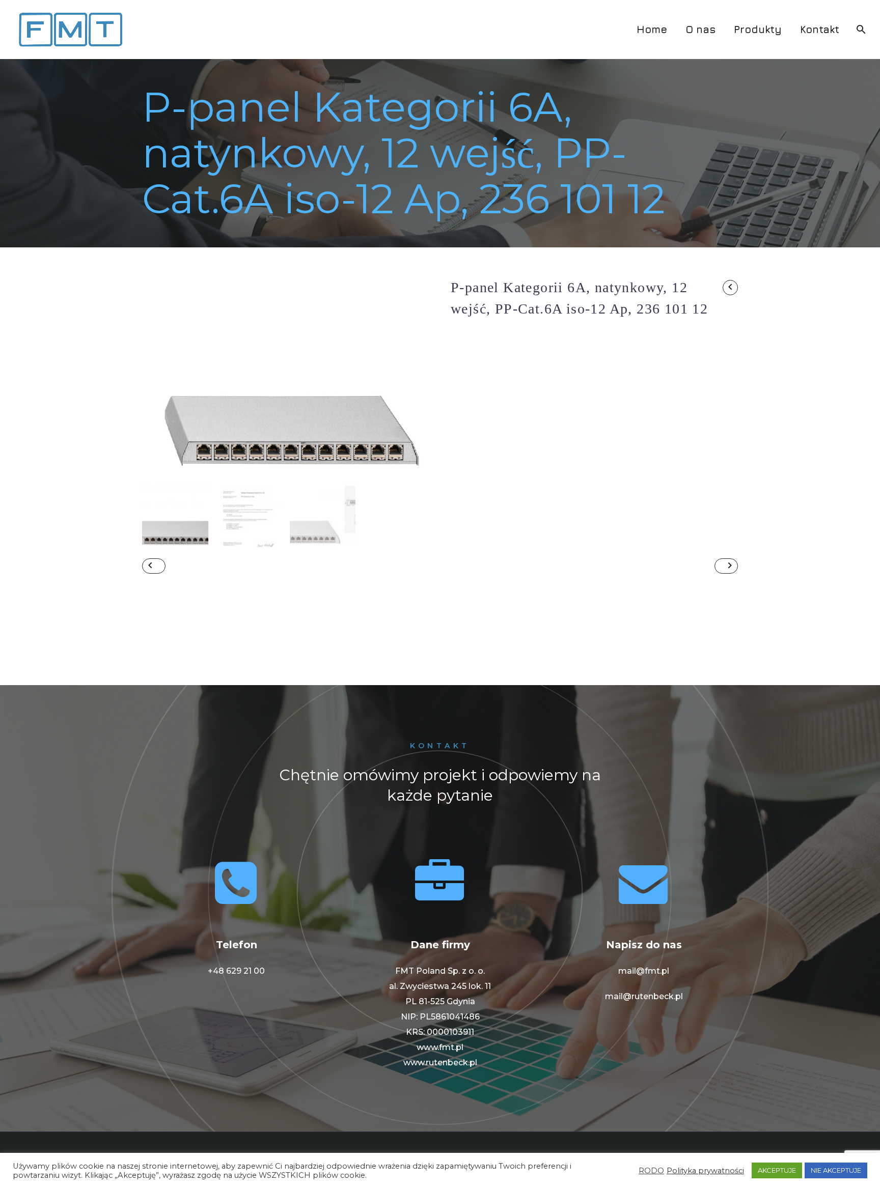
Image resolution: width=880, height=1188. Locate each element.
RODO (651, 1170)
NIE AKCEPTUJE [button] (836, 1170)
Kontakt (819, 29)
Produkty (758, 29)
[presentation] (155, 378)
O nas (700, 29)
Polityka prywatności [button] (705, 1170)
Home (652, 29)
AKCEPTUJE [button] (777, 1170)
